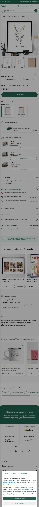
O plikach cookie (23, 473)
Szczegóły (13, 473)
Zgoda (6, 473)
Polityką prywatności (9, 482)
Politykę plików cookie (27, 489)
